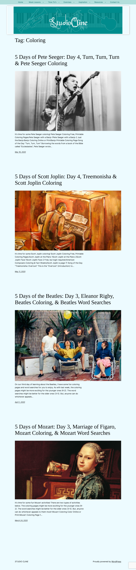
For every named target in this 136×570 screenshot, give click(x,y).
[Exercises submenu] (73, 2)
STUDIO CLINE (21, 561)
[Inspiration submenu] (89, 2)
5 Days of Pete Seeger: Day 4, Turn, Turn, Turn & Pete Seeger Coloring (67, 60)
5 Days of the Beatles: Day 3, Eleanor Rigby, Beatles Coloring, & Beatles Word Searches (64, 299)
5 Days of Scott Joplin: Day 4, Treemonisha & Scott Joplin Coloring (66, 179)
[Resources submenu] (105, 2)
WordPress (116, 561)
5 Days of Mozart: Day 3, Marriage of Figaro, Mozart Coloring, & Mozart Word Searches (65, 430)
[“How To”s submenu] (59, 2)
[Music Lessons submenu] (43, 2)
